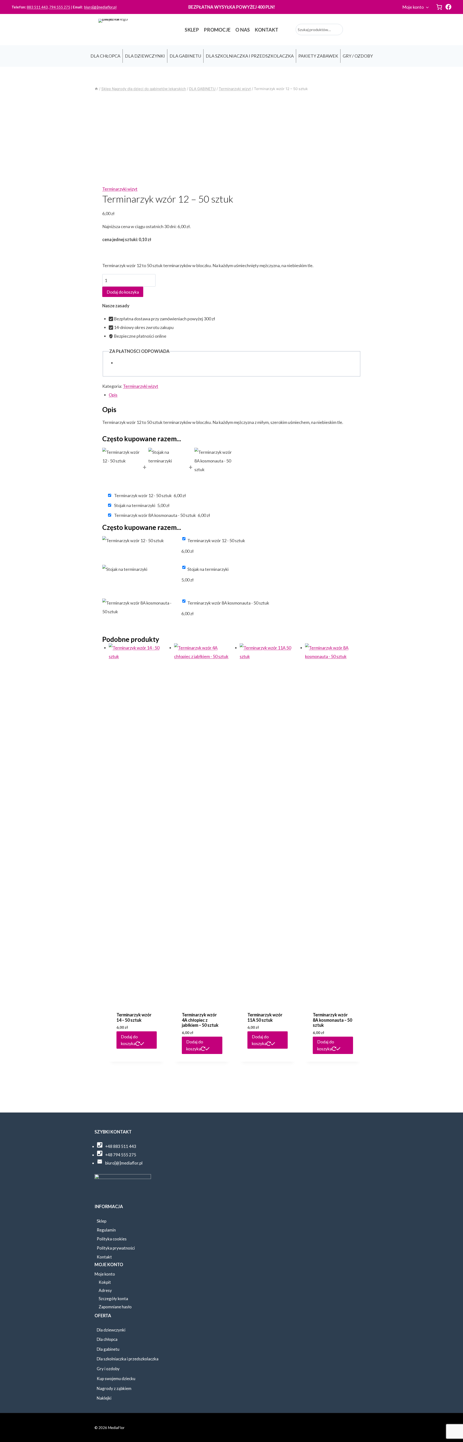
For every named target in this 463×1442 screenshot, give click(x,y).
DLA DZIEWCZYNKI (145, 56)
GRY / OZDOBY (358, 56)
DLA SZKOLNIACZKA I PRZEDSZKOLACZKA (250, 56)
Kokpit (105, 1282)
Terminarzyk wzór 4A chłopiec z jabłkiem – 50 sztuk (200, 1020)
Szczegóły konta (113, 1298)
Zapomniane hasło (115, 1306)
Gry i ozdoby (108, 1368)
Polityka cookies (112, 1238)
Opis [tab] (113, 394)
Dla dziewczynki (111, 1329)
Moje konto (413, 7)
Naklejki (104, 1398)
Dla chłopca (107, 1339)
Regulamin (106, 1229)
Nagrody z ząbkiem (114, 1388)
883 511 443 (37, 7)
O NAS (242, 30)
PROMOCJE (217, 30)
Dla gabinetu (108, 1349)
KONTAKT (266, 30)
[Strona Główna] (96, 88)
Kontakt (104, 1256)
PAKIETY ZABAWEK (318, 56)
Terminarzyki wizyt (119, 188)
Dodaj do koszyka (123, 292)
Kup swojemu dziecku (116, 1378)
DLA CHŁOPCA (105, 56)
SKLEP (192, 30)
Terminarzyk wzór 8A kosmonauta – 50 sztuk (332, 1020)
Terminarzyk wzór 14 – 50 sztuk (133, 1017)
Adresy (105, 1290)
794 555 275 (59, 7)
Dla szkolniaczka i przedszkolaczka (127, 1358)
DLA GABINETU (185, 56)
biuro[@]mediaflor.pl (100, 7)
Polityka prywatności (116, 1248)
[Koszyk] (439, 7)
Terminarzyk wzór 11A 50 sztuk (264, 1017)
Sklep (101, 1221)
